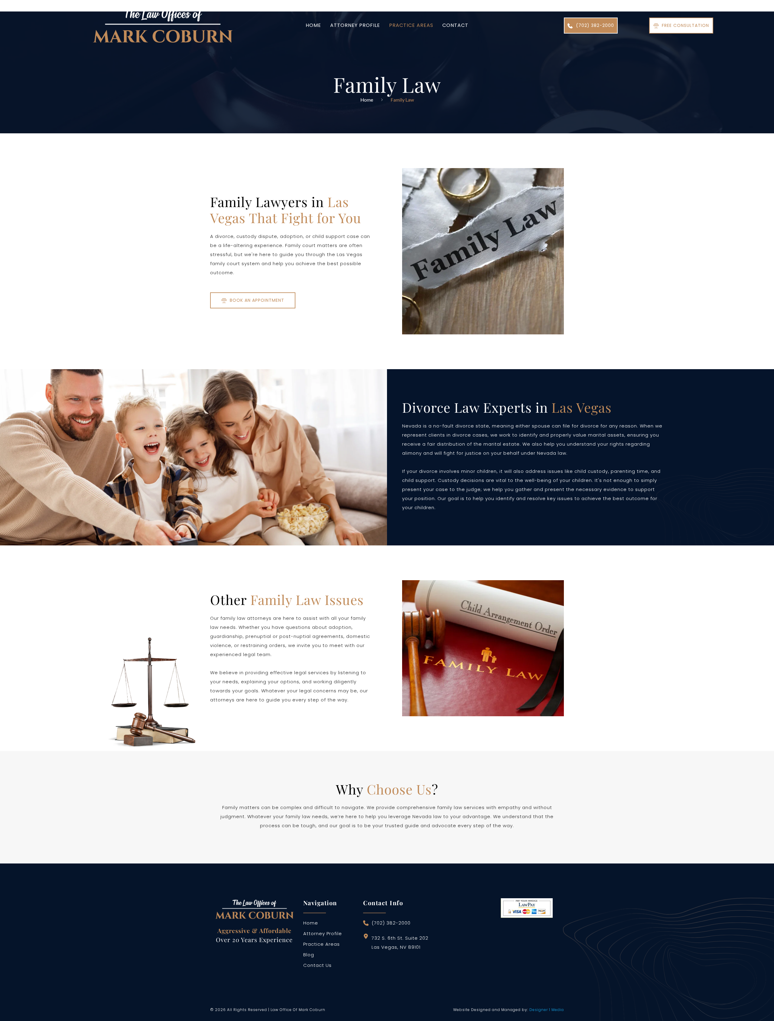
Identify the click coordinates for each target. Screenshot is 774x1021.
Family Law (402, 99)
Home (366, 99)
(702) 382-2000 (391, 923)
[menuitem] (313, 25)
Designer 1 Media (546, 1009)
